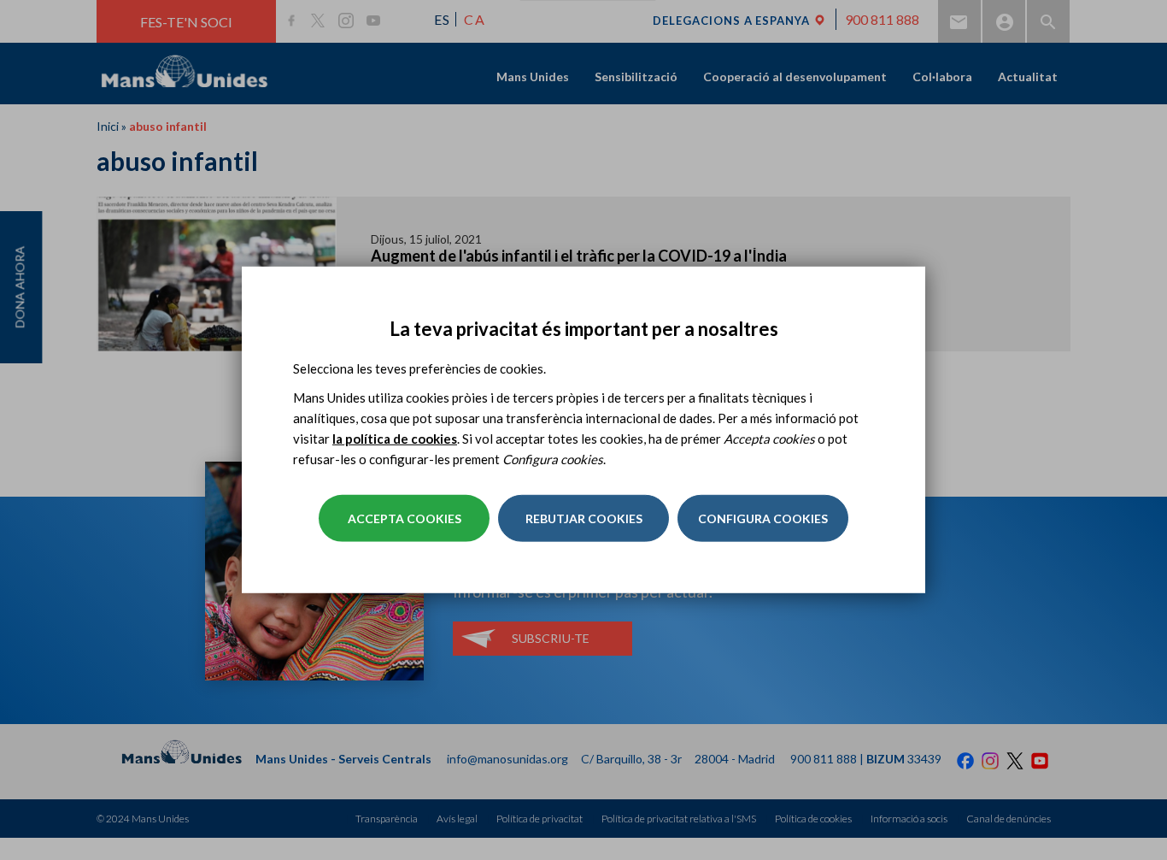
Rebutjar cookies (583, 518)
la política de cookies (394, 438)
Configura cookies (763, 518)
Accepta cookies (404, 518)
